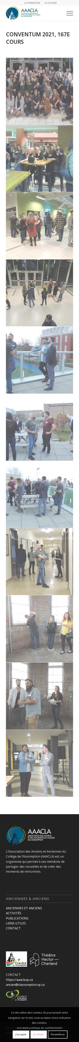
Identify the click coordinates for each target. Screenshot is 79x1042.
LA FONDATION (32, 2)
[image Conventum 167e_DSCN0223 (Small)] (39, 360)
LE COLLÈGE (51, 2)
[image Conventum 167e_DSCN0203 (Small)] (39, 561)
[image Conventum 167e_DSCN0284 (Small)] (39, 158)
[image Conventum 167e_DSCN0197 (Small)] (39, 696)
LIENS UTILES (16, 923)
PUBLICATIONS (17, 918)
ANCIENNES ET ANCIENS (24, 908)
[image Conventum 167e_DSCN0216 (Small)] (39, 494)
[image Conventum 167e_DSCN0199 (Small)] (39, 629)
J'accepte (21, 1034)
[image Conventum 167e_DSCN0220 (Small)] (39, 427)
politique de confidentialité (45, 1028)
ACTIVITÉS (13, 913)
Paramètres (58, 1034)
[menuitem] (32, 3)
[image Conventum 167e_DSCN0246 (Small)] (39, 225)
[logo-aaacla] (33, 13)
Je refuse (38, 1034)
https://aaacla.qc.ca (19, 980)
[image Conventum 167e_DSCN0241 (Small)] (39, 293)
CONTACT (13, 928)
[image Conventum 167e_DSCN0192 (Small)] (39, 763)
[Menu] (68, 13)
